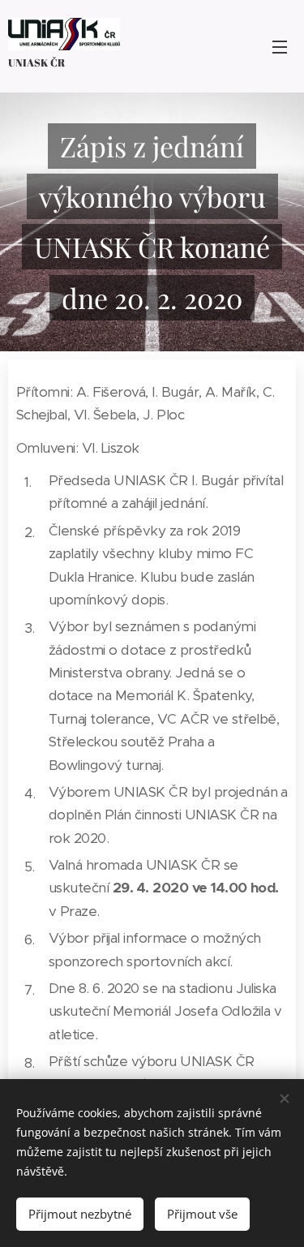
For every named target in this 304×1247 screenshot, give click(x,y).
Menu (279, 46)
